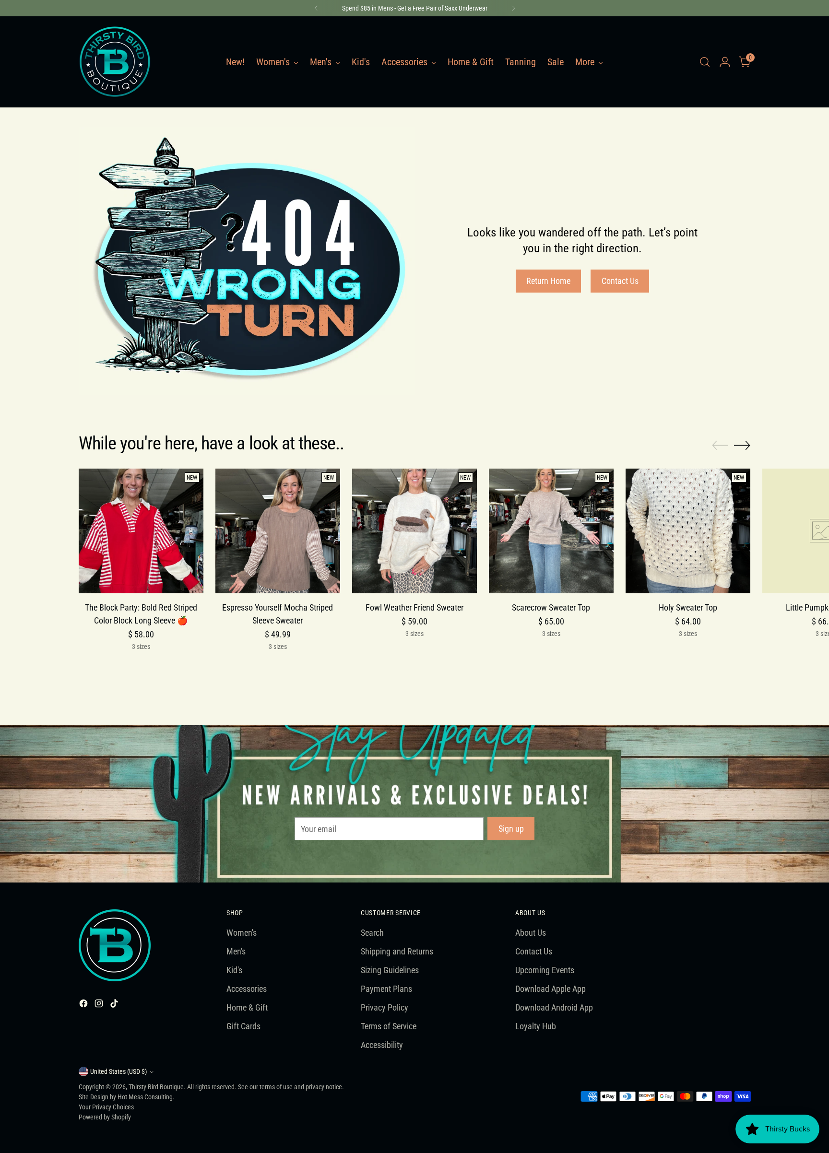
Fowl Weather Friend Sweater (414, 607)
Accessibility (382, 1045)
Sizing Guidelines (390, 970)
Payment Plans (386, 989)
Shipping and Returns (397, 951)
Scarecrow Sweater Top (551, 607)
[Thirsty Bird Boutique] (115, 62)
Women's (241, 933)
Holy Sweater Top (688, 607)
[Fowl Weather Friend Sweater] (414, 531)
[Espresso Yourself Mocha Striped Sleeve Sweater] (277, 531)
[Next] (513, 8)
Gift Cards (243, 1026)
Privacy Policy (384, 1007)
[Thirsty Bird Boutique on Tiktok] (115, 1005)
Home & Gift (247, 1007)
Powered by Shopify (105, 1117)
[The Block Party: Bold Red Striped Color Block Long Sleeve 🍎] (141, 531)
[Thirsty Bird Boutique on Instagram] (100, 1005)
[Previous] (316, 8)
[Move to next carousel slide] (742, 445)
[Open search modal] (704, 61)
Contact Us (533, 951)
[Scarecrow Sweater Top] (551, 531)
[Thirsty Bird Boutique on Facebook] (84, 1005)
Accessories (246, 989)
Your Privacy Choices (106, 1107)
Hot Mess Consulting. (146, 1097)
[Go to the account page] (724, 61)
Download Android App (554, 1007)
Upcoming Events (544, 970)
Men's (236, 951)
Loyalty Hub (535, 1026)
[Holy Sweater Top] (688, 531)
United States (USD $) (118, 1071)
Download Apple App (550, 989)
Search (372, 933)
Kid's (234, 970)
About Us (530, 933)
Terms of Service (388, 1026)
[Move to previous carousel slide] (720, 445)
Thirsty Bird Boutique (156, 1087)
